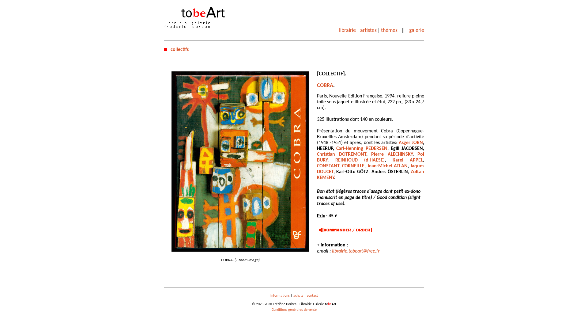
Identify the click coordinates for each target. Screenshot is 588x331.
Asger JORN (411, 142)
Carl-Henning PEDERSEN (361, 148)
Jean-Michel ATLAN (388, 166)
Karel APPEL (408, 160)
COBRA (325, 86)
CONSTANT (328, 166)
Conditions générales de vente (294, 310)
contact (312, 296)
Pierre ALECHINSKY (392, 154)
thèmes (389, 30)
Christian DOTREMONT (341, 154)
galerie (416, 30)
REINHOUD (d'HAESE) (360, 160)
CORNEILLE (353, 166)
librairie (347, 30)
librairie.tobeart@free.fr (355, 251)
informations (280, 296)
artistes (368, 30)
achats (298, 296)
